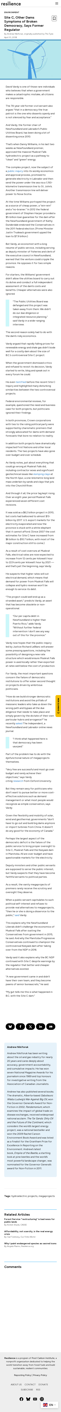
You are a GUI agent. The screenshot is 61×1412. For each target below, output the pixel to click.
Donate (43, 1384)
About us (16, 1384)
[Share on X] (30, 1026)
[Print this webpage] (50, 1026)
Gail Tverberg (13, 1237)
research (18, 781)
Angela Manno (13, 1246)
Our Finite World (27, 1237)
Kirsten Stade (13, 1225)
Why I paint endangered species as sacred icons (30, 1243)
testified (21, 382)
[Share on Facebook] (20, 1026)
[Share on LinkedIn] (40, 1026)
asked (19, 723)
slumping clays (41, 474)
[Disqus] (30, 1304)
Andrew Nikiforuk (15, 34)
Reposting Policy (22, 1375)
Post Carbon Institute (43, 1358)
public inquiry (15, 171)
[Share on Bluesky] (10, 1026)
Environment (11, 12)
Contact (30, 1384)
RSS (38, 1389)
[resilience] (11, 3)
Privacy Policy (40, 1375)
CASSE (23, 1225)
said (17, 915)
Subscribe (27, 1389)
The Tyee (49, 34)
